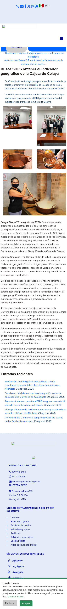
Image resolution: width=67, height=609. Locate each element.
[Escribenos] (22, 6)
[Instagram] (32, 6)
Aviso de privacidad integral (23, 545)
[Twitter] (29, 6)
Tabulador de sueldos (20, 525)
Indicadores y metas (20, 529)
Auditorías (15, 533)
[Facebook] (25, 6)
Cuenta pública (17, 541)
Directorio (15, 518)
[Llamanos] (17, 6)
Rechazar (10, 603)
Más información (16, 597)
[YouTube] (36, 6)
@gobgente (17, 561)
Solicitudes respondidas (21, 537)
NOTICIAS (16, 47)
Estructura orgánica (19, 522)
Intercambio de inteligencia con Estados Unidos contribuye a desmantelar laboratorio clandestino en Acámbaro (32, 385)
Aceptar (26, 603)
